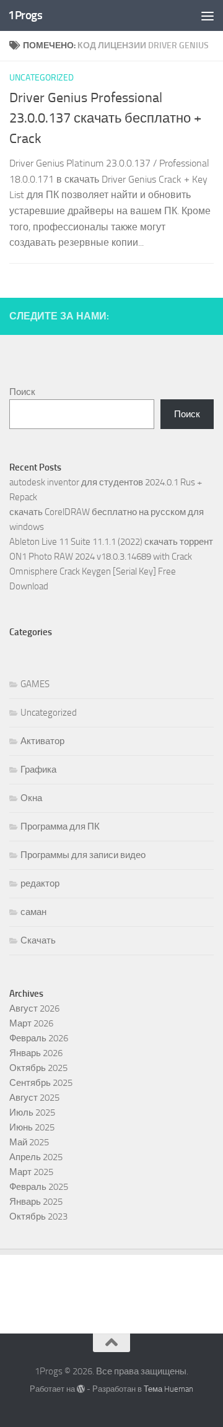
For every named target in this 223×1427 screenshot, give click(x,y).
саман (33, 911)
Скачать (38, 940)
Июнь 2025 (32, 1127)
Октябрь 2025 (38, 1068)
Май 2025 (29, 1142)
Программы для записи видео (83, 855)
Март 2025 (31, 1172)
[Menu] (207, 15)
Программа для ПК (60, 826)
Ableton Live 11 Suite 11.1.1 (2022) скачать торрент (111, 541)
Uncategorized (41, 77)
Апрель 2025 (36, 1157)
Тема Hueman (168, 1389)
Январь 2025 (36, 1201)
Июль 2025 (32, 1112)
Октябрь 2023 (38, 1216)
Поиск (22, 391)
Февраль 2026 (38, 1038)
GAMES (35, 684)
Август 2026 (34, 1008)
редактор (39, 883)
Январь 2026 (36, 1053)
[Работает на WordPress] (81, 1389)
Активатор (42, 741)
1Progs (25, 15)
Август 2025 (34, 1097)
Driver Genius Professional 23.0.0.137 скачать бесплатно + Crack (105, 118)
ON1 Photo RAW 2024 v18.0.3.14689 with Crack (100, 556)
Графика (38, 769)
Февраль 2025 (38, 1186)
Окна (31, 798)
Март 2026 (31, 1023)
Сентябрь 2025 (40, 1082)
